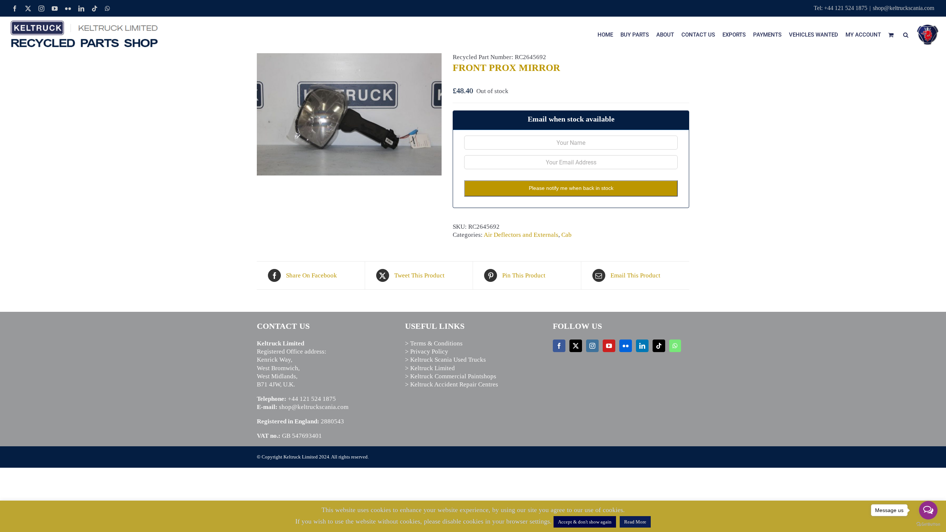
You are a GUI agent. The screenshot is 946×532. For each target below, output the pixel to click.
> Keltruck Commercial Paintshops (450, 376)
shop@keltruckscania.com (903, 8)
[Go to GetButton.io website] (928, 524)
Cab (566, 234)
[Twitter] (575, 346)
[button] (905, 35)
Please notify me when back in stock (571, 188)
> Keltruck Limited (430, 368)
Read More (635, 522)
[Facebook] (559, 346)
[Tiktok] (659, 346)
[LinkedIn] (642, 346)
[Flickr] (625, 346)
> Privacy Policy (426, 351)
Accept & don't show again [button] (585, 522)
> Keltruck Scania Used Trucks (445, 359)
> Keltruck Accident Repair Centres (451, 384)
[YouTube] (609, 346)
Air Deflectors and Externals (521, 234)
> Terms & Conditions (434, 343)
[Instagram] (592, 346)
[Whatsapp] (675, 346)
